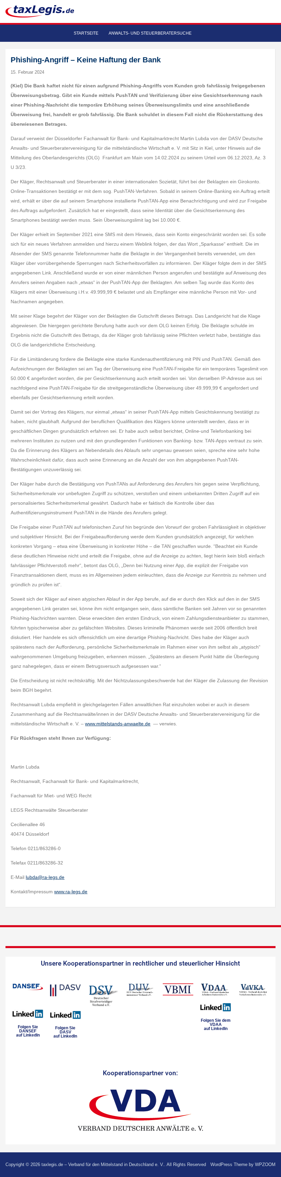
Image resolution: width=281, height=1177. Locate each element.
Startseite (86, 33)
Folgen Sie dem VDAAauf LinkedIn (216, 1024)
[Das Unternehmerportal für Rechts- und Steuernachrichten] (39, 11)
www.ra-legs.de (70, 891)
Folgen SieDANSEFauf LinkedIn (28, 1031)
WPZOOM (265, 1164)
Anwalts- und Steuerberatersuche (150, 33)
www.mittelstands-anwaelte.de (117, 723)
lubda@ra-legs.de (45, 877)
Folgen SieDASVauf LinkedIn (65, 1032)
